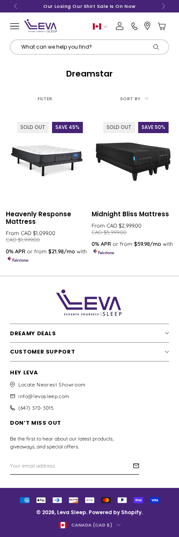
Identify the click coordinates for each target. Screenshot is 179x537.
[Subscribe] (136, 465)
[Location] (147, 26)
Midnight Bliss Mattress (130, 214)
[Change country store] (100, 26)
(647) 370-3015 (36, 408)
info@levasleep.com (44, 396)
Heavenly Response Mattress (38, 217)
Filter (44, 98)
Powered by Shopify (115, 512)
